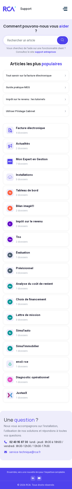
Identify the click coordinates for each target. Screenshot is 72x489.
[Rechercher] (62, 40)
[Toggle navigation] (65, 8)
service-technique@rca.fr (25, 452)
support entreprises (45, 51)
